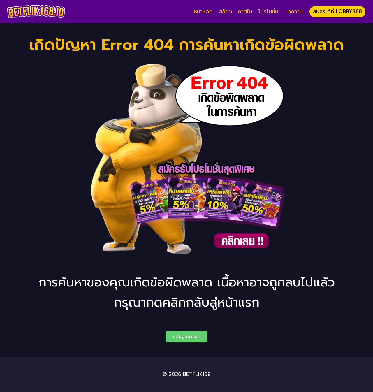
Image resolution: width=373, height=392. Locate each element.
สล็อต (225, 12)
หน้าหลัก (203, 12)
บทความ (293, 12)
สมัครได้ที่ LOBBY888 (337, 11)
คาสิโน (245, 12)
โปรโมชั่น (268, 12)
